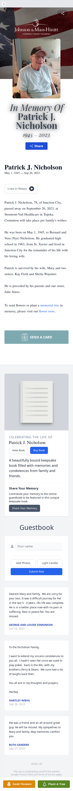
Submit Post (36, 571)
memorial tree (49, 305)
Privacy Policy (26, 774)
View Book (18, 450)
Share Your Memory (24, 508)
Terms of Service (46, 774)
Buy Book (39, 450)
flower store (47, 311)
